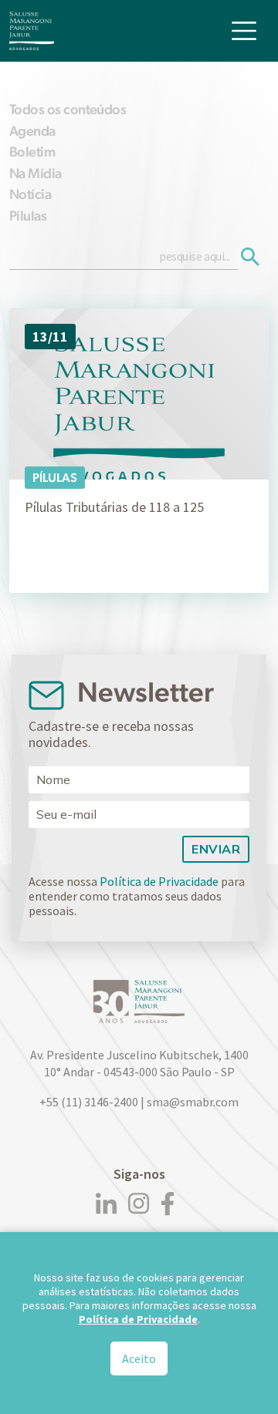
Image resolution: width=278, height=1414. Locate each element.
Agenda (32, 131)
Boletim (32, 151)
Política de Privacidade (159, 881)
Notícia (30, 194)
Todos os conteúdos (67, 109)
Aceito (139, 1358)
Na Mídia (35, 173)
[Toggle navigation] (244, 30)
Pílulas (27, 215)
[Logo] (31, 31)
